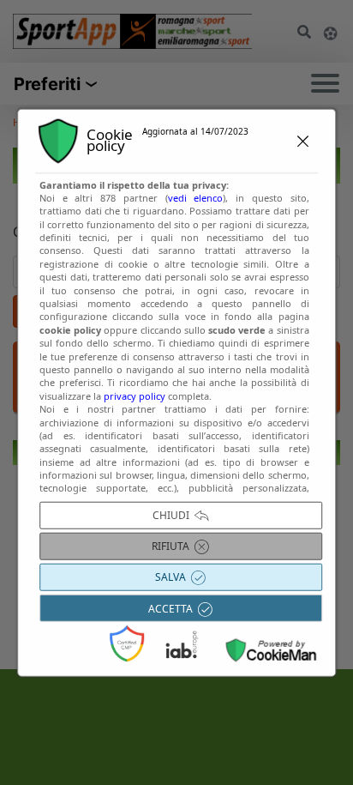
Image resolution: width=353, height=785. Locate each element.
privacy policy (134, 395)
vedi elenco (196, 197)
